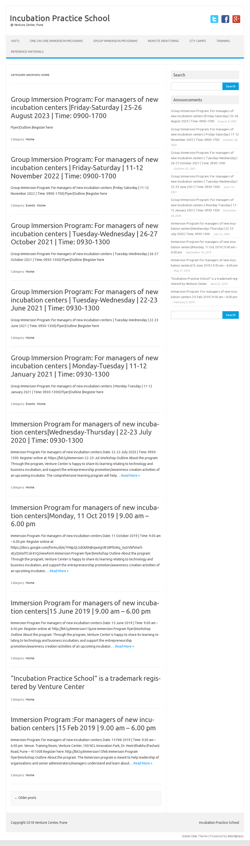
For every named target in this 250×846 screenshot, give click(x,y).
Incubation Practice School (60, 17)
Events (30, 205)
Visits (15, 40)
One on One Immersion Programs (56, 40)
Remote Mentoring (163, 40)
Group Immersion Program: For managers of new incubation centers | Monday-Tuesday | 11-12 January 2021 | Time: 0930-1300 (84, 366)
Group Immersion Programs (115, 40)
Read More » (130, 475)
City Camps (197, 40)
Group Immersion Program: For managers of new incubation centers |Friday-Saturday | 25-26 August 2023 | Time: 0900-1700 (84, 107)
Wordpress (236, 836)
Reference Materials (27, 51)
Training (223, 40)
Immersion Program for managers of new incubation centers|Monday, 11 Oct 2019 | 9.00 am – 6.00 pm (85, 515)
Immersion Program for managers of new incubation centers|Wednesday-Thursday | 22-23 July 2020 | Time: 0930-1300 (85, 432)
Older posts (25, 798)
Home (30, 139)
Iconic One (189, 836)
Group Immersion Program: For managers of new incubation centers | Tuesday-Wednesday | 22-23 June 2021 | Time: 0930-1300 (84, 300)
